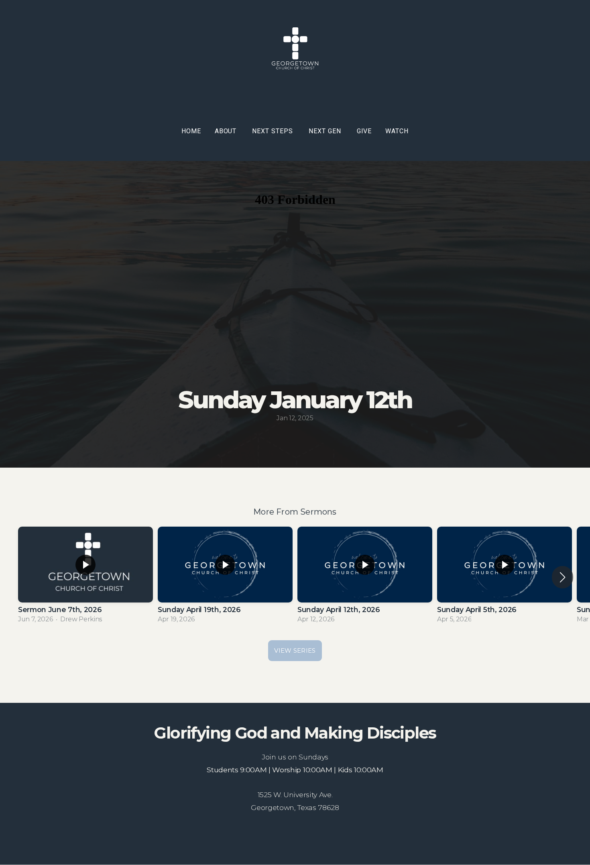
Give (364, 131)
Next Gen (326, 131)
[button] (562, 577)
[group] (85, 577)
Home (191, 131)
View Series (294, 650)
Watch (397, 131)
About (227, 131)
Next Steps (273, 131)
